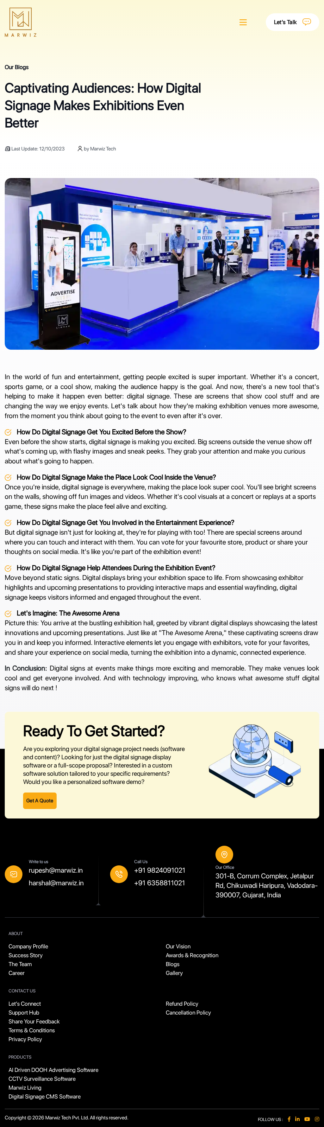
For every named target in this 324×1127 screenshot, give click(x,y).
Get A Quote (39, 801)
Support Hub (24, 1012)
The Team (20, 964)
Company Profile (28, 946)
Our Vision (178, 946)
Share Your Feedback (34, 1021)
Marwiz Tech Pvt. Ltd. (67, 1118)
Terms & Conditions (32, 1030)
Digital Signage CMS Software (45, 1096)
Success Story (26, 955)
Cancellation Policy (188, 1012)
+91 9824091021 (159, 870)
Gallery (174, 973)
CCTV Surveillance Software (42, 1078)
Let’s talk (285, 22)
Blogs (172, 964)
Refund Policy (182, 1003)
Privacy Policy (25, 1039)
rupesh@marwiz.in (56, 870)
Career (17, 973)
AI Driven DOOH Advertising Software (53, 1070)
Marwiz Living (25, 1087)
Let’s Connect (25, 1003)
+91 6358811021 (159, 883)
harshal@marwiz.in (56, 883)
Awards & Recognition (192, 955)
